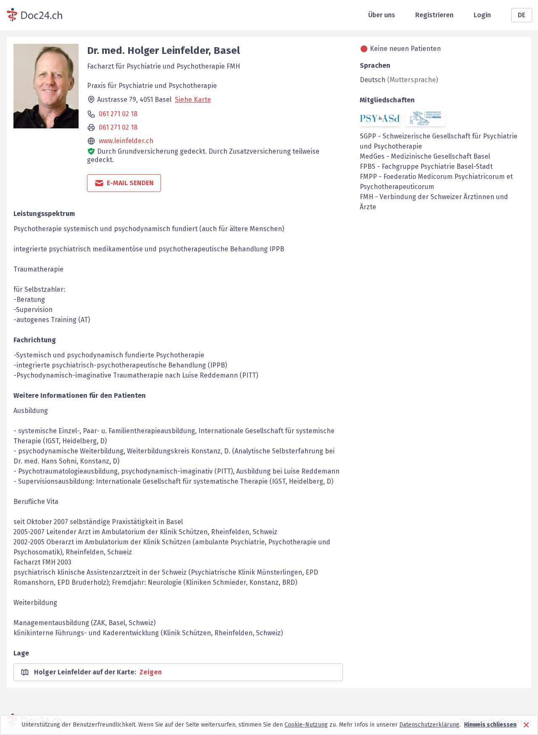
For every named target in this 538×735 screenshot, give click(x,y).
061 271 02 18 (118, 114)
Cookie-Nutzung (306, 724)
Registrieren (434, 15)
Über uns (381, 15)
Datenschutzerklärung (429, 724)
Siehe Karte (193, 100)
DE (521, 15)
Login (482, 15)
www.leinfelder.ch (126, 141)
